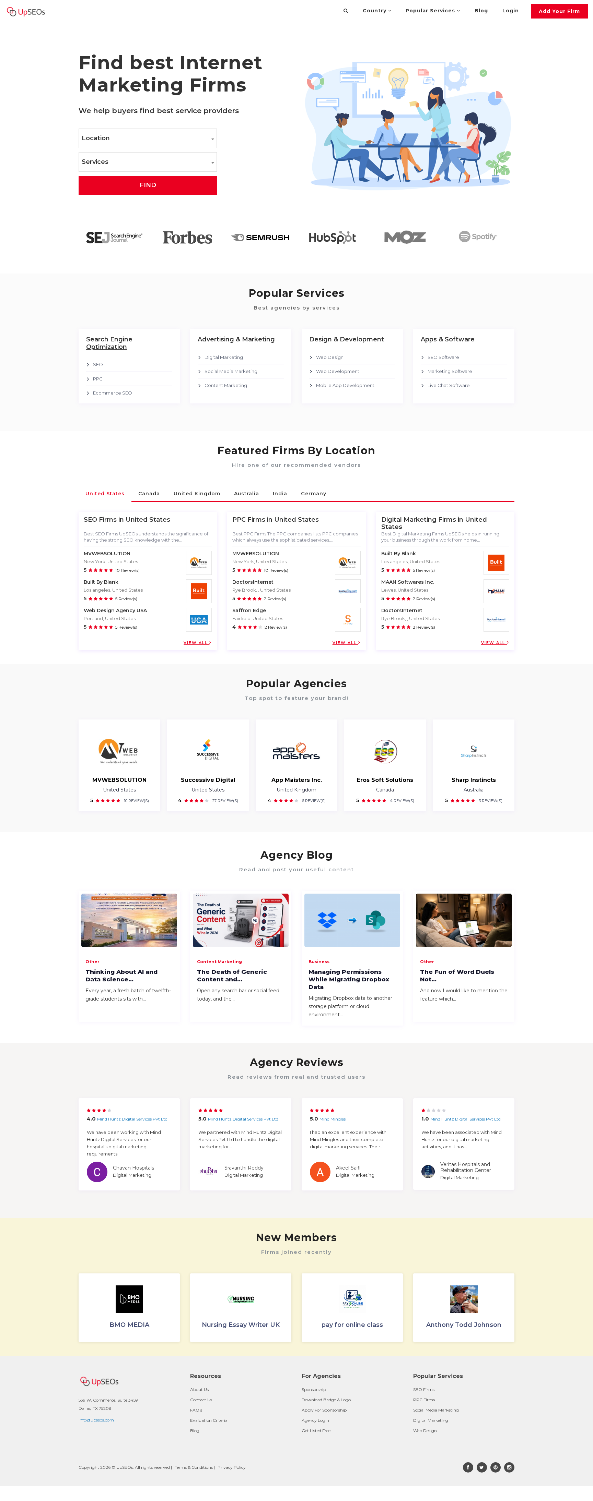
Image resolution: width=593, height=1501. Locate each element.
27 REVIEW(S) (224, 800)
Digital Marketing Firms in (422, 519)
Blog (481, 11)
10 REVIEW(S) (136, 800)
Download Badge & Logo (326, 1399)
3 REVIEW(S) (490, 800)
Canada (385, 790)
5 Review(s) (126, 598)
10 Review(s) (127, 570)
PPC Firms (424, 1399)
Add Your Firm (559, 11)
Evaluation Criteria (209, 1420)
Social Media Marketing (231, 371)
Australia (474, 790)
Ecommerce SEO (112, 393)
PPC (98, 379)
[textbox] (148, 138)
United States (119, 790)
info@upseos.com (96, 1420)
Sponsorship (314, 1389)
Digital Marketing (224, 357)
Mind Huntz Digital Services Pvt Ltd (132, 1119)
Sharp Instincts (474, 780)
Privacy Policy (232, 1467)
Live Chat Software (449, 385)
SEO (98, 364)
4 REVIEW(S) (401, 800)
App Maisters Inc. (296, 780)
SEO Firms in (104, 519)
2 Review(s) (275, 598)
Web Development (337, 371)
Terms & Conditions (194, 1467)
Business (319, 961)
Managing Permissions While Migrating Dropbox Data (349, 979)
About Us (199, 1389)
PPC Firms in (252, 519)
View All (196, 642)
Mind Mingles (332, 1119)
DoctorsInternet (253, 582)
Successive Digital (208, 780)
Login (510, 11)
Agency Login (315, 1420)
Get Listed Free (316, 1430)
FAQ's (196, 1410)
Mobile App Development (345, 385)
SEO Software (443, 357)
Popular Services (431, 11)
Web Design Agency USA (115, 610)
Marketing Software (450, 371)
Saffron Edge (249, 610)
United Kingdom (296, 790)
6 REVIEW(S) (313, 800)
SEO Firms (423, 1389)
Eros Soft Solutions (385, 780)
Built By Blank (101, 582)
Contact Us (201, 1399)
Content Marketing (226, 385)
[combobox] (148, 138)
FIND (148, 185)
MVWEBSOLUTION (107, 553)
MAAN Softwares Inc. (407, 582)
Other (92, 961)
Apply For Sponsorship (324, 1410)
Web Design (330, 357)
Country (375, 11)
